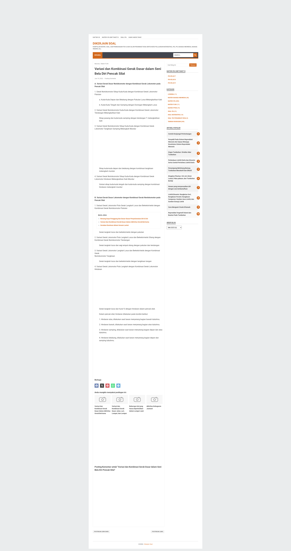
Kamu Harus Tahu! (135, 37)
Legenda (172, 94)
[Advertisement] (68, 16)
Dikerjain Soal (104, 43)
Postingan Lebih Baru (101, 531)
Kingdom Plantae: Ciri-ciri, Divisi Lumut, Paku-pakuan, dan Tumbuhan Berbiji (181, 178)
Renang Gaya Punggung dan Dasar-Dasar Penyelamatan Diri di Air (124, 219)
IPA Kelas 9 (172, 83)
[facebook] (97, 386)
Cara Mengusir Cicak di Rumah (179, 207)
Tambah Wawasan (176, 121)
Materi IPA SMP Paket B (110, 37)
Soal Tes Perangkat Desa (178, 118)
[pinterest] (107, 386)
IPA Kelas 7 (172, 76)
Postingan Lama (157, 531)
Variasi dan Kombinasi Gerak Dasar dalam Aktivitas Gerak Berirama (124, 222)
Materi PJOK (173, 104)
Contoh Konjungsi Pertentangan (179, 134)
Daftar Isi (96, 37)
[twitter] (102, 386)
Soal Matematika (175, 115)
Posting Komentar (110, 78)
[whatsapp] (113, 386)
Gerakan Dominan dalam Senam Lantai (114, 225)
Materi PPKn (174, 108)
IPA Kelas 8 (172, 79)
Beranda (97, 55)
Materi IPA (173, 101)
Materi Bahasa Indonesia (178, 97)
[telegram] (118, 386)
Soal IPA (124, 37)
